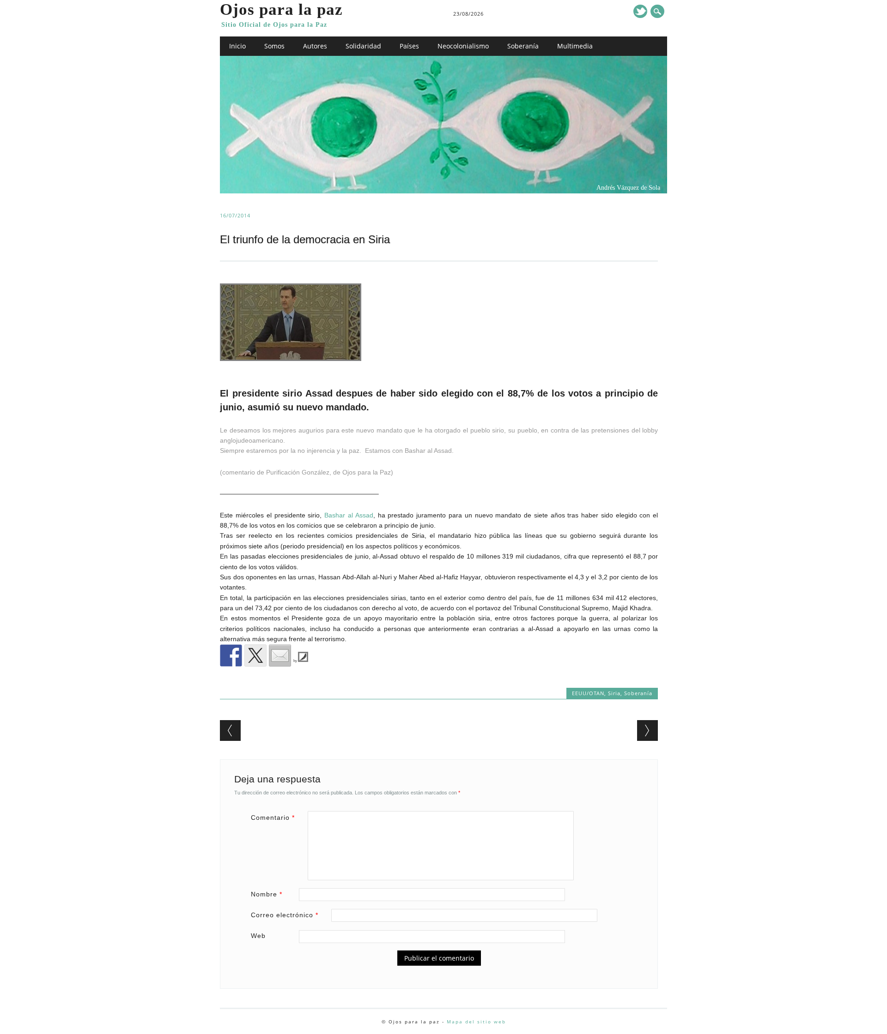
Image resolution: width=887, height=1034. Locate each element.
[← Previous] (230, 730)
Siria (614, 693)
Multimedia (575, 46)
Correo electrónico (284, 915)
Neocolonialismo (463, 46)
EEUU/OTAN (588, 693)
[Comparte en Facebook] (231, 655)
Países (409, 46)
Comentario (273, 817)
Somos (274, 46)
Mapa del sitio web (476, 1021)
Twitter (640, 11)
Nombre (266, 894)
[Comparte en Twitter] (255, 655)
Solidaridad (363, 46)
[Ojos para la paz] (443, 191)
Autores (315, 46)
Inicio (237, 46)
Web (258, 935)
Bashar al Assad (348, 515)
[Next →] (647, 730)
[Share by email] (280, 655)
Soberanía (523, 46)
